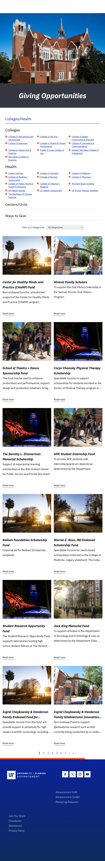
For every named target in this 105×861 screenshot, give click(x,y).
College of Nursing (48, 177)
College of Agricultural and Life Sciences (20, 138)
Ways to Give (15, 215)
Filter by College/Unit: (33, 227)
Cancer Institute (15, 173)
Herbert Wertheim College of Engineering (85, 152)
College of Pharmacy (81, 177)
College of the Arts (49, 136)
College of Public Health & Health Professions (20, 185)
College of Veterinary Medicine (50, 185)
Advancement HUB (66, 792)
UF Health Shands (16, 190)
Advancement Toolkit (68, 797)
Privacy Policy (16, 830)
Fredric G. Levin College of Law (52, 152)
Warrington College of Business (18, 158)
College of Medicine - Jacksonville (18, 178)
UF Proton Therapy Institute (85, 190)
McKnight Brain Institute (83, 183)
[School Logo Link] (28, 775)
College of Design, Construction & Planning (83, 138)
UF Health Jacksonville (51, 190)
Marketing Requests (67, 802)
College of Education (18, 143)
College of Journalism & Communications (83, 145)
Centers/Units (16, 204)
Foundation (15, 821)
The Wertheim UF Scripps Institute (20, 196)
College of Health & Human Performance (53, 145)
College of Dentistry (49, 173)
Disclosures (15, 825)
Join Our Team (17, 816)
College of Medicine (81, 173)
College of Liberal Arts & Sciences (19, 152)
